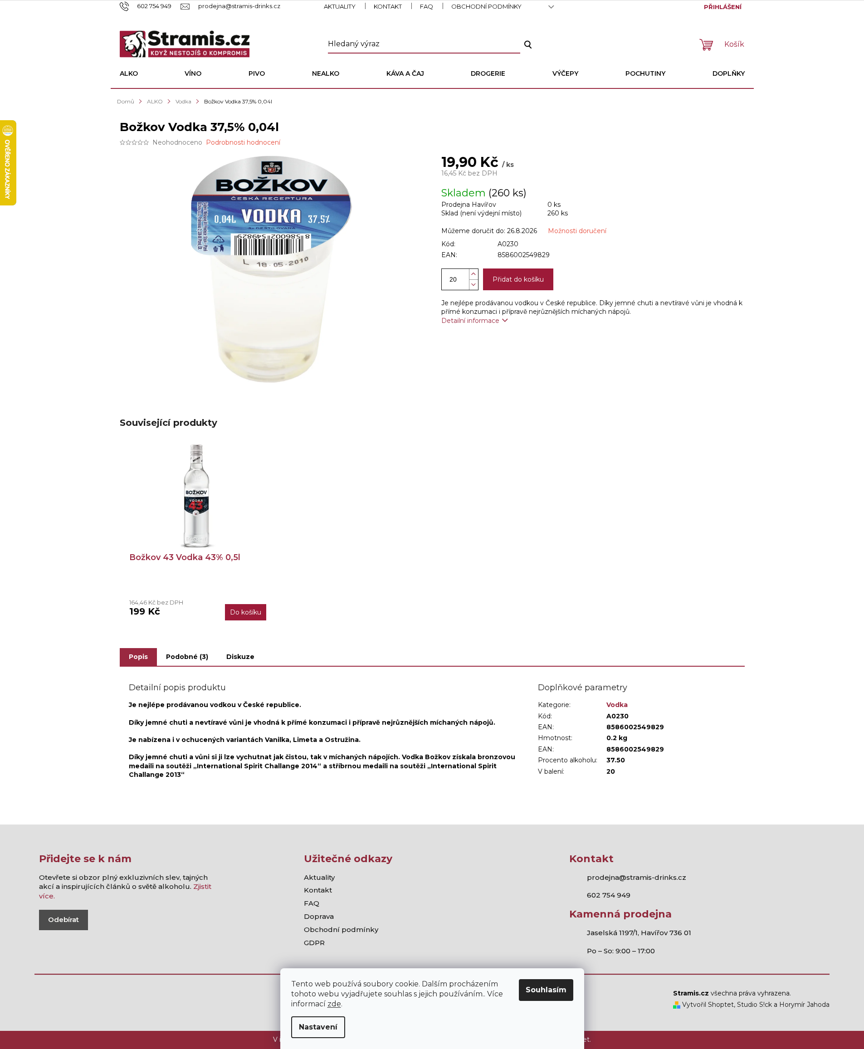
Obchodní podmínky (486, 6)
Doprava (319, 916)
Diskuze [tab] (240, 657)
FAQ (426, 6)
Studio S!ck (754, 1004)
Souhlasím (546, 990)
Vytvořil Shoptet (707, 1004)
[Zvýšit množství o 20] (473, 274)
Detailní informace (470, 321)
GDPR (314, 942)
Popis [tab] (138, 657)
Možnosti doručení (577, 231)
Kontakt (388, 6)
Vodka (617, 705)
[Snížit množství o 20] (473, 284)
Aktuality (340, 6)
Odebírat (63, 919)
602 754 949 (608, 895)
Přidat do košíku (518, 279)
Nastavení (318, 1027)
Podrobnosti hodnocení (243, 142)
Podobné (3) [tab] (187, 657)
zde (334, 1004)
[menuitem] (129, 73)
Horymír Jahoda (804, 1004)
